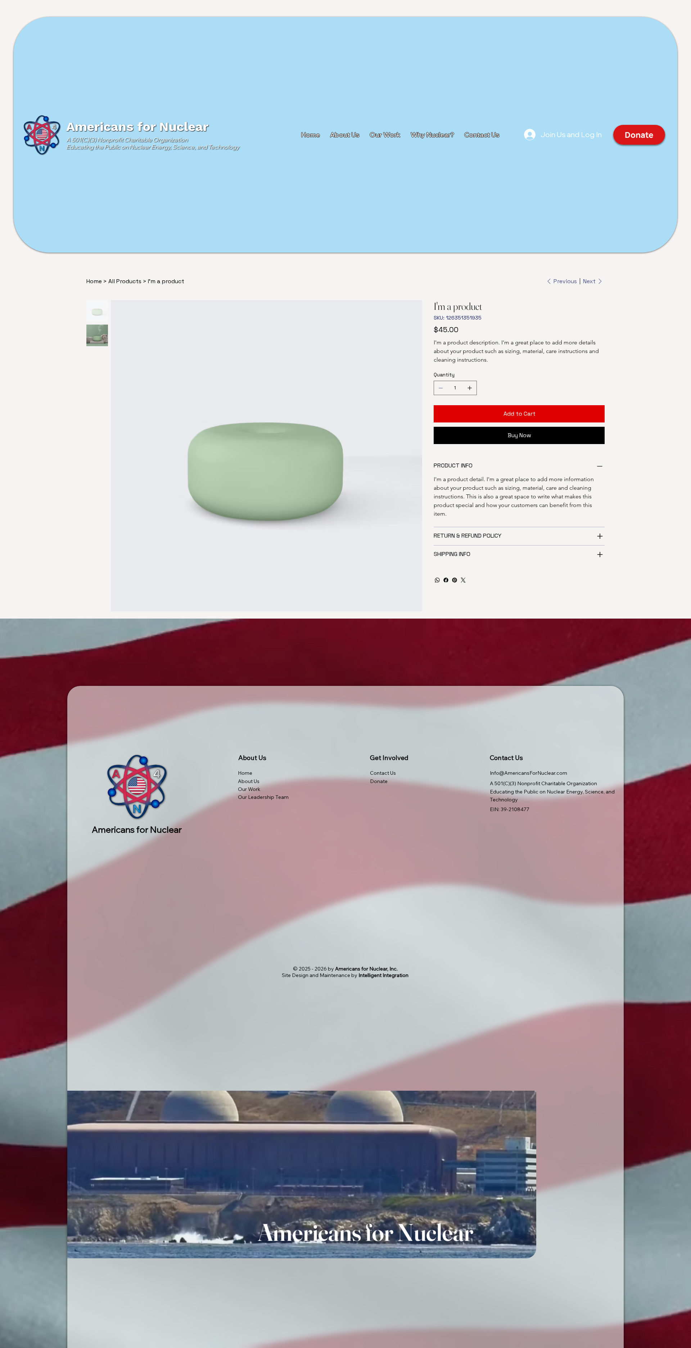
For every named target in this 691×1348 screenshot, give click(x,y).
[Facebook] (446, 580)
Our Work (249, 789)
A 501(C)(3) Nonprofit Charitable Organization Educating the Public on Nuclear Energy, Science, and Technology (152, 143)
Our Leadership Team (263, 797)
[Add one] (469, 388)
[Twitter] (463, 580)
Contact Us (383, 773)
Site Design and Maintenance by (345, 975)
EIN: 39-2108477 (509, 809)
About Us (248, 781)
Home (245, 773)
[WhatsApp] (437, 580)
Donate (379, 781)
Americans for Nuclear (137, 126)
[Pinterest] (454, 580)
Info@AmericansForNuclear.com (528, 773)
